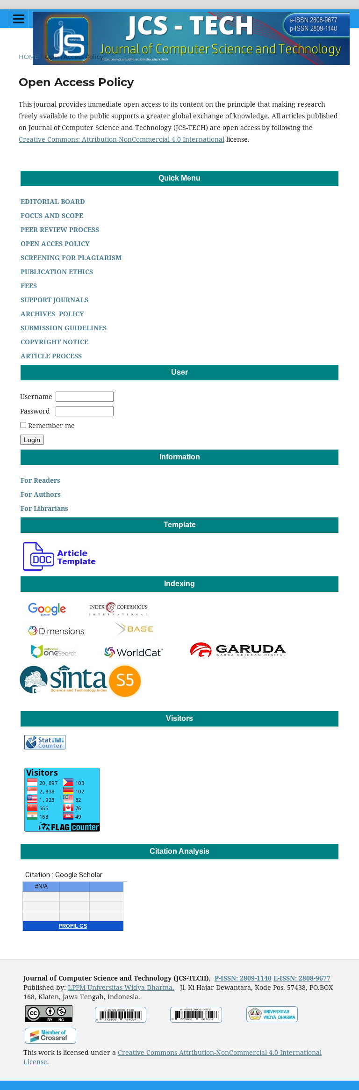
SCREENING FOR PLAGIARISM (70, 257)
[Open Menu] (18, 18)
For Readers (39, 480)
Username (36, 396)
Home (29, 56)
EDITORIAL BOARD (54, 201)
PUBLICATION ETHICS (56, 271)
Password (35, 411)
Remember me (51, 425)
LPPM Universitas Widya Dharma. (121, 987)
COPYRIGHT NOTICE (53, 341)
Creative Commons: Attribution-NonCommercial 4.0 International (121, 139)
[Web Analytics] (44, 746)
